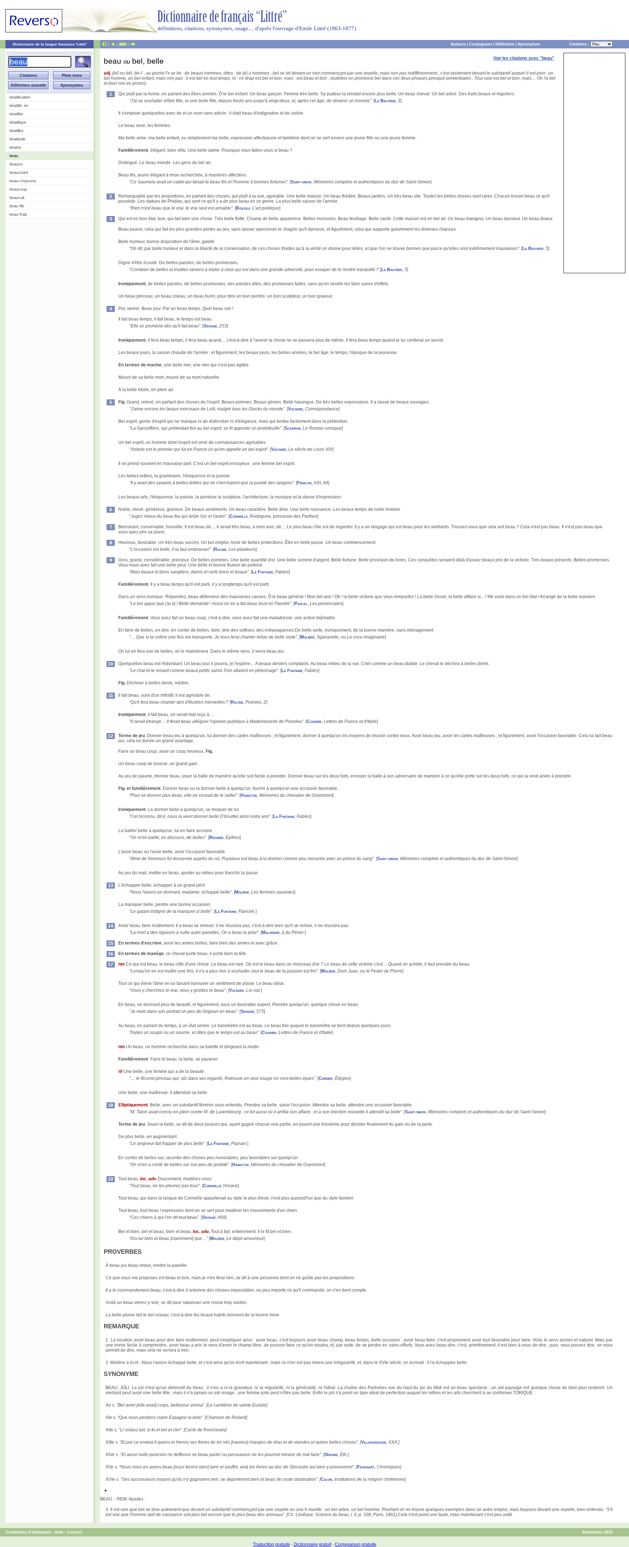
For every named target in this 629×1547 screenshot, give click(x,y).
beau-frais (18, 214)
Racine (220, 549)
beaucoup (18, 189)
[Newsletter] (122, 44)
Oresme (331, 1454)
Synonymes (529, 44)
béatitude (17, 139)
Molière (307, 637)
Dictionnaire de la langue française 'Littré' (50, 44)
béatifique (17, 122)
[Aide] (104, 44)
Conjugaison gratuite (355, 1544)
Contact (74, 1532)
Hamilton (249, 795)
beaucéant (18, 172)
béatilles (16, 130)
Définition (504, 44)
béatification (19, 97)
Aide (59, 1532)
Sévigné (210, 326)
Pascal (301, 603)
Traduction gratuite (271, 1544)
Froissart (366, 1467)
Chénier (326, 1078)
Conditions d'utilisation (28, 1532)
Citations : (579, 44)
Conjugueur (480, 44)
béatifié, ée (18, 105)
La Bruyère (385, 100)
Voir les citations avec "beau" (523, 58)
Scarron (293, 428)
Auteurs (458, 44)
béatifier (16, 114)
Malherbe (271, 932)
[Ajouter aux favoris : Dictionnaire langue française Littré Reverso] (113, 44)
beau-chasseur (22, 181)
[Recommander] (133, 44)
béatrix (15, 147)
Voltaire (295, 408)
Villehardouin (373, 1442)
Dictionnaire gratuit (312, 1544)
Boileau (243, 208)
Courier (314, 721)
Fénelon (304, 482)
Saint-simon (301, 181)
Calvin (326, 1479)
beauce (16, 164)
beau (13, 156)
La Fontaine (262, 571)
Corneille (239, 516)
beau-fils (16, 206)
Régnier (216, 837)
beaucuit (16, 197)
